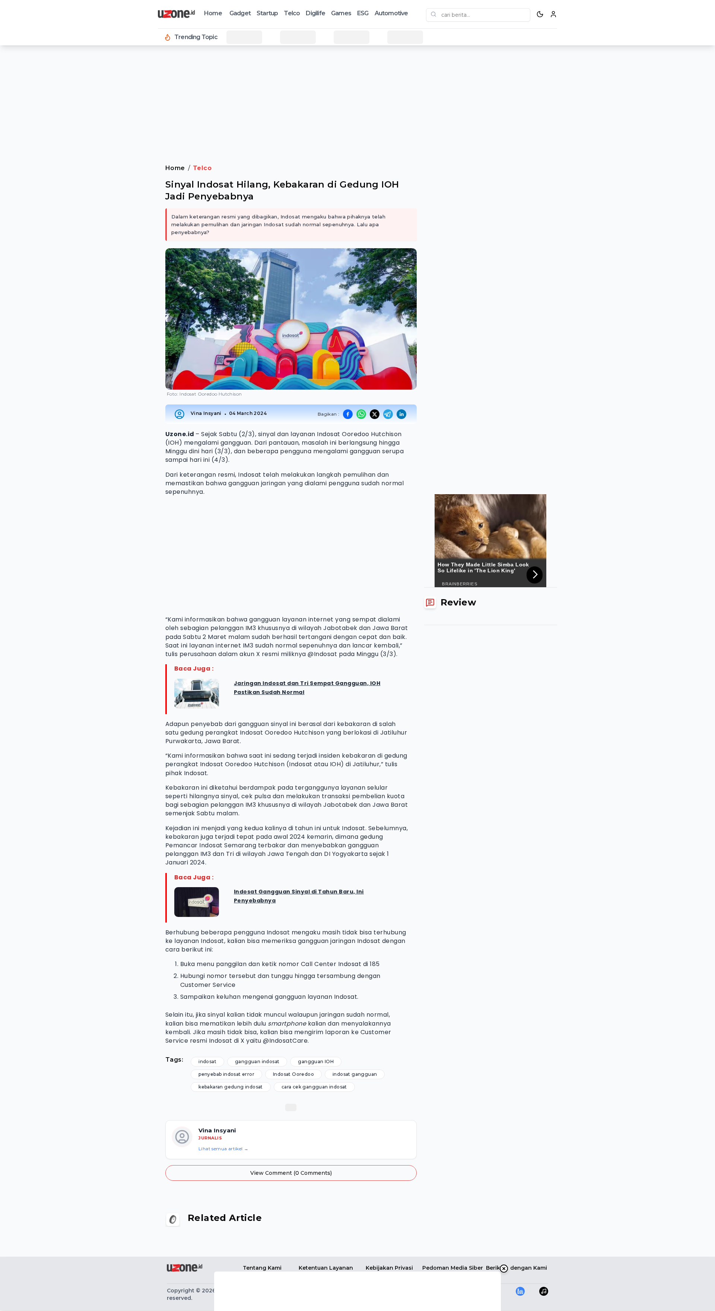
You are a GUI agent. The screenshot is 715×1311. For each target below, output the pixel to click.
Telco (292, 13)
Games (341, 13)
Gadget (240, 13)
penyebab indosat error (226, 1074)
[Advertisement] (36, 171)
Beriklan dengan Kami (516, 1267)
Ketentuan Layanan (326, 1267)
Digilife (315, 13)
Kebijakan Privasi (389, 1267)
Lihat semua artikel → (223, 1148)
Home (213, 13)
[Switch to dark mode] (540, 14)
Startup (267, 13)
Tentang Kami (262, 1267)
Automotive (391, 13)
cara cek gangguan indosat (314, 1087)
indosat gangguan (355, 1074)
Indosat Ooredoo (293, 1074)
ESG (363, 13)
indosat (207, 1061)
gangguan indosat (257, 1061)
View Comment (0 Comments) (291, 1173)
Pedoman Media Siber (452, 1267)
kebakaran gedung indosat (230, 1087)
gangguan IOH (316, 1061)
